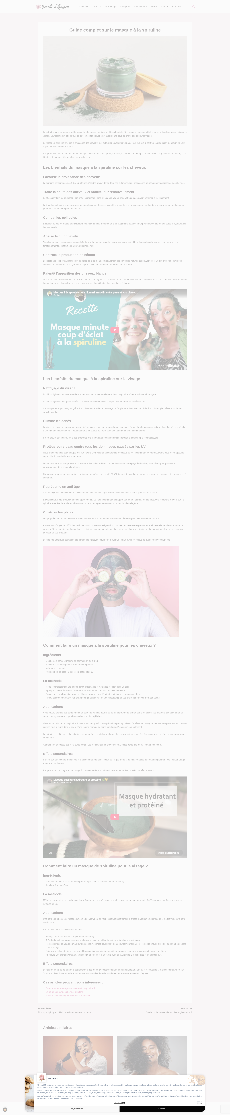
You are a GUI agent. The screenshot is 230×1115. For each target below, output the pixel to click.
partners (50, 1085)
